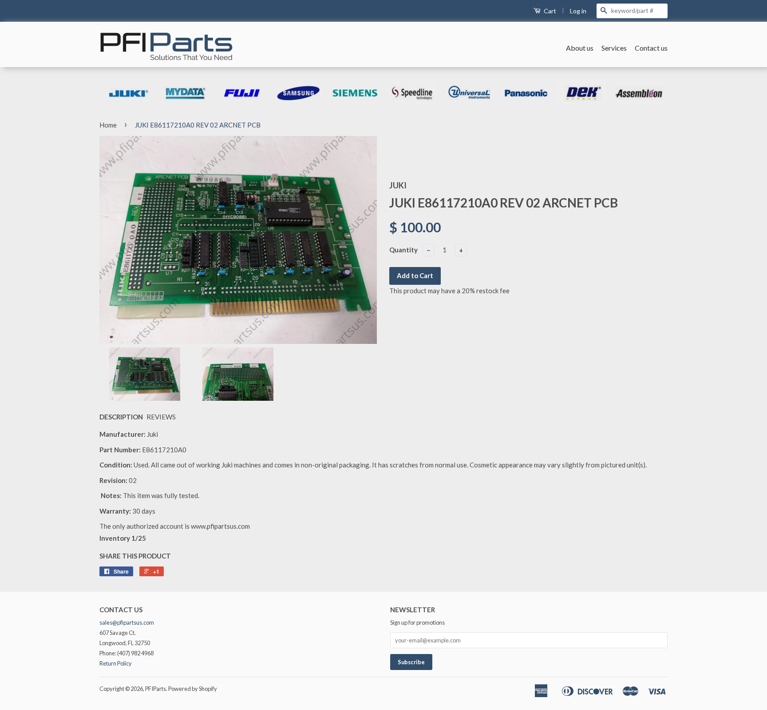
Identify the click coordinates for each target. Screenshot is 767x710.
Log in (578, 11)
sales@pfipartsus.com (126, 622)
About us (579, 48)
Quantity (403, 250)
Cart (549, 11)
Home (108, 125)
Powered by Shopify (192, 688)
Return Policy (115, 663)
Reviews (161, 417)
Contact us (651, 48)
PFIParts (155, 688)
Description (121, 417)
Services (614, 48)
